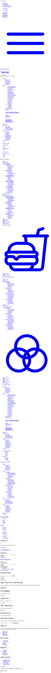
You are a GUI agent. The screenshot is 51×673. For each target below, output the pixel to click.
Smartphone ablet (6, 659)
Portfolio (9, 105)
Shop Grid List (11, 89)
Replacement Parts (8, 195)
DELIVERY (5, 4)
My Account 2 (11, 98)
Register (4, 643)
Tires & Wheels (11, 190)
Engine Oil (10, 166)
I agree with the (8, 569)
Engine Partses (11, 212)
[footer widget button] (9, 638)
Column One (8, 471)
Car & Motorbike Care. (5, 549)
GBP (6, 455)
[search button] (13, 76)
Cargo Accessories (9, 299)
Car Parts (6, 219)
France (6, 457)
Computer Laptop (6, 661)
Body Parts (10, 188)
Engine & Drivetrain (9, 293)
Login (4, 642)
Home (4, 78)
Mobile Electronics (11, 173)
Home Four (7, 83)
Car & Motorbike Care (9, 276)
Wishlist (5, 8)
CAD (6, 452)
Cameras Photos (6, 664)
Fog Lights (10, 180)
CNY (6, 453)
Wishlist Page (8, 136)
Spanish (7, 459)
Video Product (11, 93)
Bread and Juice (11, 296)
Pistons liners (10, 183)
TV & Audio (5, 662)
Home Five (7, 84)
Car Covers (10, 174)
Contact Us (10, 104)
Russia (6, 458)
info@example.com (8, 6)
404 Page (10, 99)
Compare (6, 10)
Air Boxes (10, 171)
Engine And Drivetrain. (5, 559)
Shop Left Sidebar (11, 86)
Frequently (5, 654)
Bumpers (10, 176)
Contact (4, 140)
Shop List (10, 90)
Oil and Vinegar (11, 284)
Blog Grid (7, 126)
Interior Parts (8, 288)
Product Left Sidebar (12, 95)
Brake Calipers (11, 165)
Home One (7, 79)
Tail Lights (10, 172)
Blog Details (7, 127)
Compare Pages (11, 496)
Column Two (8, 478)
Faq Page (10, 102)
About (4, 513)
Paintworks (10, 185)
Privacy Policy (8, 137)
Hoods (9, 178)
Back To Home (3, 587)
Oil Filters (10, 169)
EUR (6, 454)
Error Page (7, 139)
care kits (9, 179)
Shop (4, 85)
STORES (5, 3)
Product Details (11, 92)
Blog (4, 125)
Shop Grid (10, 88)
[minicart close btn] (0, 543)
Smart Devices (7, 163)
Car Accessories (6, 663)
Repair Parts (10, 191)
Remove (2, 555)
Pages (4, 130)
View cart (2, 570)
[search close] (2, 578)
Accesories (5, 124)
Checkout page (11, 497)
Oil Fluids (6, 223)
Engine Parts (10, 189)
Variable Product (11, 94)
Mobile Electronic (11, 291)
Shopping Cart (6, 641)
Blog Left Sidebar (9, 128)
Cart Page (7, 134)
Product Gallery (11, 96)
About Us (10, 103)
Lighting (6, 161)
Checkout (10, 107)
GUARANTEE (6, 5)
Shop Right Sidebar (12, 87)
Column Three (8, 485)
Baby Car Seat (7, 225)
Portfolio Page (8, 135)
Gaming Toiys (7, 221)
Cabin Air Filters (11, 182)
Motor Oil (10, 168)
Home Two (7, 80)
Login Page (10, 100)
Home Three (7, 82)
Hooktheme (11, 668)
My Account (10, 97)
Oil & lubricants (11, 184)
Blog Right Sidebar (9, 129)
